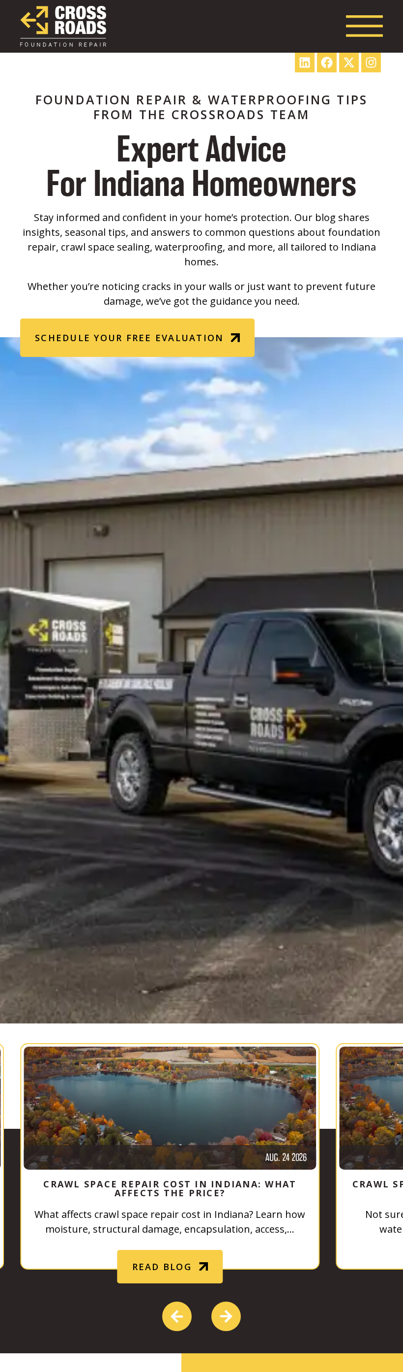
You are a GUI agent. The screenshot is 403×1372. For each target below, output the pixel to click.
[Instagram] (371, 62)
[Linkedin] (305, 62)
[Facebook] (327, 62)
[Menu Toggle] (364, 26)
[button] (177, 1316)
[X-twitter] (349, 62)
